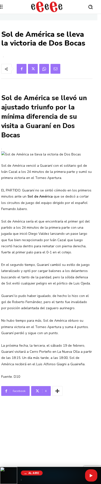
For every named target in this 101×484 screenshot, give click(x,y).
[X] (33, 69)
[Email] (55, 69)
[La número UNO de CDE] (46, 6)
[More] (57, 391)
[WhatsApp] (44, 69)
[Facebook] (21, 69)
